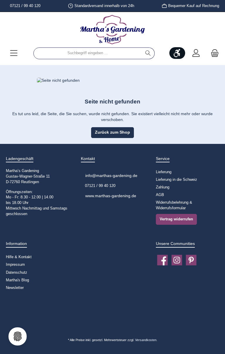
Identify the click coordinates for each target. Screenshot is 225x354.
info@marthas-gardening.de (110, 175)
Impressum (15, 265)
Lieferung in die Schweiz (176, 180)
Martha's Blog (17, 280)
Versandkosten (145, 340)
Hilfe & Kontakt (19, 257)
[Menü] (14, 53)
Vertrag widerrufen (176, 219)
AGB (160, 195)
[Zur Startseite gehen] (112, 29)
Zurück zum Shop (112, 132)
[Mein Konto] (196, 53)
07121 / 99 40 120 (24, 6)
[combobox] (87, 53)
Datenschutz (16, 272)
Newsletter (15, 288)
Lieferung (163, 172)
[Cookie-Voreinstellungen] (17, 336)
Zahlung (162, 187)
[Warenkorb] (213, 53)
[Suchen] (148, 53)
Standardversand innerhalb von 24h (104, 6)
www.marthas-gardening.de (110, 195)
